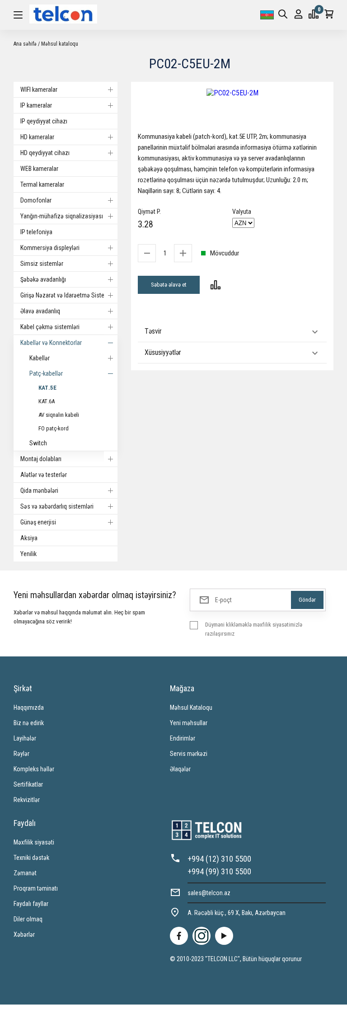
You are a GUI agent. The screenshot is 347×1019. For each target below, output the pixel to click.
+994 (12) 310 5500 (219, 858)
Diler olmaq (28, 919)
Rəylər (21, 753)
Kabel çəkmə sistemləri (50, 326)
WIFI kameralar (38, 89)
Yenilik (28, 553)
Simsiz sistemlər (41, 263)
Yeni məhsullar (188, 723)
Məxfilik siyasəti (34, 842)
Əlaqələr (180, 769)
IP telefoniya (36, 232)
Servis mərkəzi (188, 753)
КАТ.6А (46, 401)
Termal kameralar (42, 184)
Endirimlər (182, 738)
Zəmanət (25, 873)
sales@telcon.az (209, 892)
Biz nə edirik (29, 723)
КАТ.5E (47, 387)
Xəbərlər (24, 934)
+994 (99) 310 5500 (219, 871)
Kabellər (39, 358)
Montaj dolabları (40, 458)
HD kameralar (37, 137)
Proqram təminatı (36, 888)
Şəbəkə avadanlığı (43, 279)
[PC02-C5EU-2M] (232, 93)
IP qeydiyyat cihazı (43, 121)
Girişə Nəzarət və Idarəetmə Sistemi (65, 295)
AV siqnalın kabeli (58, 414)
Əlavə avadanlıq (40, 311)
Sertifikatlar (28, 784)
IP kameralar (36, 105)
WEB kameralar (39, 168)
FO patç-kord (53, 428)
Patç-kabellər (46, 373)
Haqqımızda (29, 707)
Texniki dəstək (31, 857)
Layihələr (25, 738)
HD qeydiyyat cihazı (45, 152)
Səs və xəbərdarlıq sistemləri (57, 506)
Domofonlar (36, 200)
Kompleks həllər (34, 769)
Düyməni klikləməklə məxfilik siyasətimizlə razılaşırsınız (253, 629)
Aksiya (29, 538)
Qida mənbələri (39, 490)
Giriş (298, 14)
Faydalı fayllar (31, 903)
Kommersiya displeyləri (50, 247)
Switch (38, 443)
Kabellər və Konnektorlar (51, 342)
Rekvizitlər (27, 799)
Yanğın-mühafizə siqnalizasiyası (61, 216)
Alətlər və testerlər (43, 474)
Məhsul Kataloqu (191, 707)
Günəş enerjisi (38, 522)
